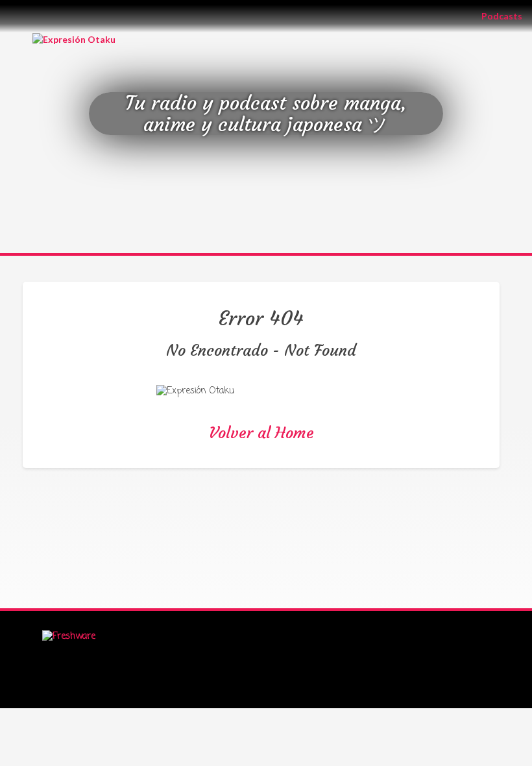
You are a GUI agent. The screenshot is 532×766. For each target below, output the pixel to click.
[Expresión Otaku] (73, 38)
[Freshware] (68, 637)
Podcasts (506, 15)
